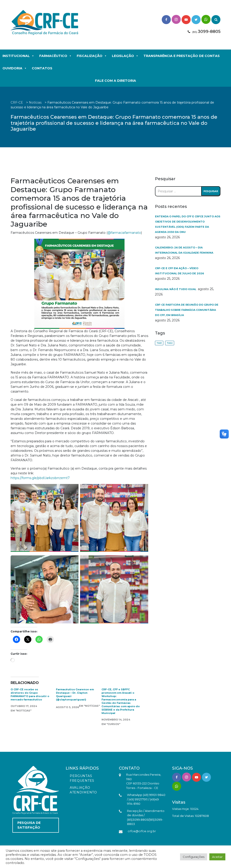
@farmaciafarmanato (124, 233)
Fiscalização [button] (89, 56)
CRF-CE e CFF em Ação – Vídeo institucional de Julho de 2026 (179, 271)
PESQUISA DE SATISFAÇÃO (29, 825)
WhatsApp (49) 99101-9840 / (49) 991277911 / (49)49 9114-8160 (146, 799)
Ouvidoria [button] (12, 68)
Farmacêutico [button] (53, 56)
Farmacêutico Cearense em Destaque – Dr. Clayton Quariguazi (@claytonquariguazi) (75, 694)
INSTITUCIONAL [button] (16, 56)
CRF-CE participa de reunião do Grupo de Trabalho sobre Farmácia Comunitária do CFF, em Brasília (186, 310)
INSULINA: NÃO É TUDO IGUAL (176, 289)
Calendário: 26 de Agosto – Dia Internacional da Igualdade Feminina (184, 250)
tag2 (170, 343)
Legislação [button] (123, 56)
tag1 (159, 343)
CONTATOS (42, 68)
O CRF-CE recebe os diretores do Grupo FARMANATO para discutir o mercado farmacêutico (30, 694)
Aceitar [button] (217, 857)
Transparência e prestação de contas (181, 56)
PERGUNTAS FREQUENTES (82, 778)
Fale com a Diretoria (115, 81)
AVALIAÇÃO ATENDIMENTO (83, 790)
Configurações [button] (193, 857)
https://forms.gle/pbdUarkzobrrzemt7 (40, 478)
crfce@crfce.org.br (142, 831)
